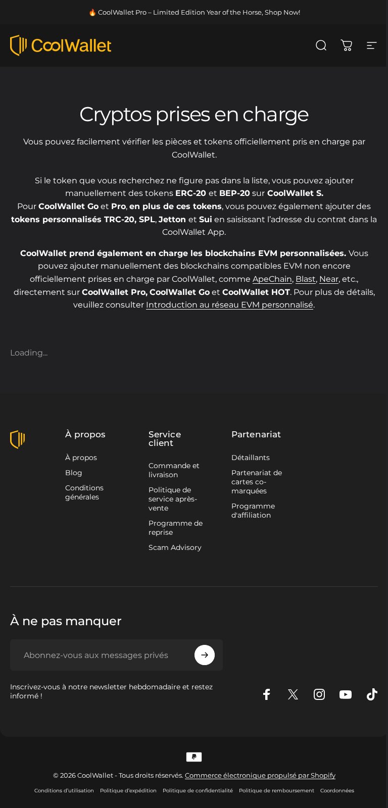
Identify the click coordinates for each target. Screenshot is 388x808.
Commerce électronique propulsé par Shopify (260, 775)
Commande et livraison (174, 470)
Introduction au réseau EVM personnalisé (229, 305)
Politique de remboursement (276, 790)
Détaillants (250, 457)
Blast (306, 279)
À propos (81, 457)
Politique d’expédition (128, 790)
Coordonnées (337, 790)
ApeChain (272, 279)
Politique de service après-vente (173, 499)
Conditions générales (84, 492)
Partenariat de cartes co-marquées (256, 481)
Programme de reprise (176, 528)
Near (328, 279)
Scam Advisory (175, 547)
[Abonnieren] (205, 655)
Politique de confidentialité (198, 790)
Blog (73, 472)
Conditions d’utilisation (64, 790)
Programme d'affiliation (253, 510)
